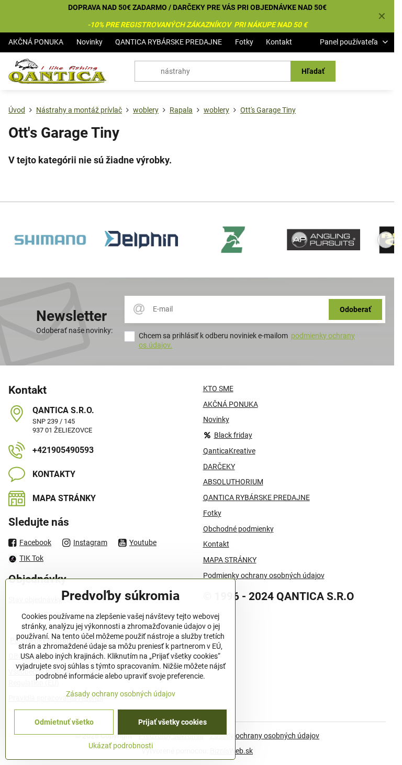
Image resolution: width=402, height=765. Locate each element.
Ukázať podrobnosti (120, 745)
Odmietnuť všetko (64, 722)
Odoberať (355, 309)
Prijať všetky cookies (172, 722)
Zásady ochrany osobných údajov (264, 735)
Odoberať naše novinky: (74, 330)
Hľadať (313, 71)
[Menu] (381, 71)
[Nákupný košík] (356, 71)
